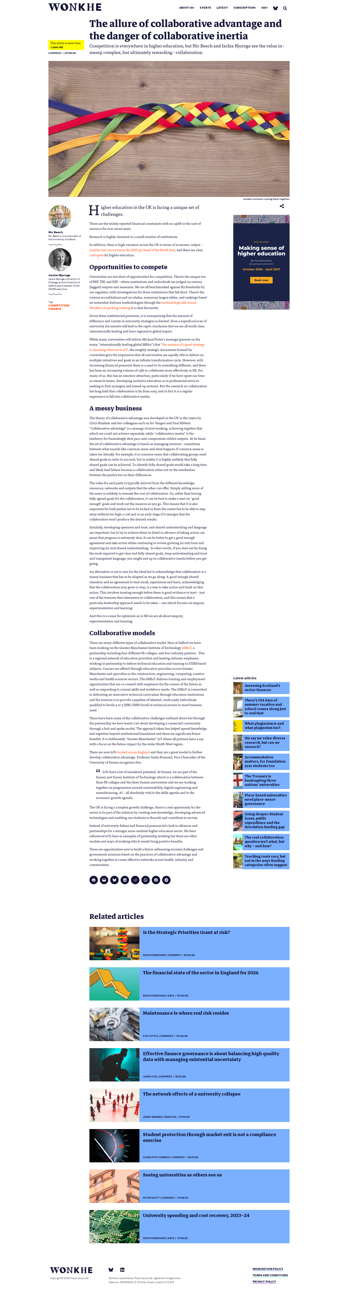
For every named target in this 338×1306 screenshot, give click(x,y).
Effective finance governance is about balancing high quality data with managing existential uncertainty (211, 1056)
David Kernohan (154, 955)
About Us (186, 7)
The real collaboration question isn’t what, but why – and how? (264, 842)
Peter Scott (151, 1198)
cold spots (96, 254)
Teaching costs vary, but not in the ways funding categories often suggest (266, 861)
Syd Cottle (150, 1036)
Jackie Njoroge (59, 275)
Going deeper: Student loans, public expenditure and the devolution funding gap (265, 820)
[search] (285, 8)
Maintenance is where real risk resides (186, 1013)
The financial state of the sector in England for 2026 (201, 973)
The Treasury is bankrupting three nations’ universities (262, 780)
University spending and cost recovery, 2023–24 (196, 1215)
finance (54, 309)
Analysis (170, 1117)
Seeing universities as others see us (182, 1175)
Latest (222, 7)
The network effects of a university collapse (191, 1094)
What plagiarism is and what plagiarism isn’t (264, 726)
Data (171, 995)
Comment (55, 53)
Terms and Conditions (270, 1275)
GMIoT (186, 647)
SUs (264, 7)
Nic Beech (55, 232)
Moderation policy (268, 1268)
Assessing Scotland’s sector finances (262, 688)
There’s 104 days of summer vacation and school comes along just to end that (265, 706)
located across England (133, 752)
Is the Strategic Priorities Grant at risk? (186, 932)
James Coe (150, 1076)
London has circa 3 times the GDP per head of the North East (132, 249)
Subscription (244, 7)
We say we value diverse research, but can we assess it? (265, 742)
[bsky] (275, 8)
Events (205, 7)
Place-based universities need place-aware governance (266, 799)
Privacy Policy (264, 1281)
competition (58, 305)
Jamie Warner (152, 1117)
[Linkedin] (120, 1269)
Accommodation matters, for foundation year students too (265, 761)
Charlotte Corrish (156, 1157)
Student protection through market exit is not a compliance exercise (209, 1137)
